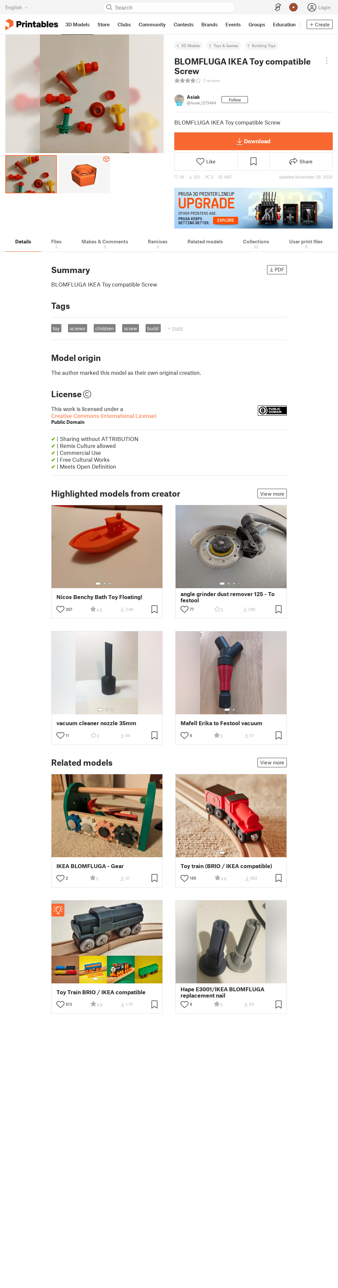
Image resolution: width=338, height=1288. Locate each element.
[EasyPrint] (278, 7)
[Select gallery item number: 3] (110, 583)
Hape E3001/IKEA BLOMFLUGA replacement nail (222, 992)
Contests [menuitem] (183, 24)
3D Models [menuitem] (77, 24)
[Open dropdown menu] (327, 61)
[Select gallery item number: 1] (98, 583)
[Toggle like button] (60, 609)
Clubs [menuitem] (124, 24)
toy (56, 328)
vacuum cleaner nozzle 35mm (96, 723)
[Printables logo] (31, 24)
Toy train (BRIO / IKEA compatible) (226, 866)
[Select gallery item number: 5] (117, 978)
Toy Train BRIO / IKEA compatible (101, 992)
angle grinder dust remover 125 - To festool (228, 597)
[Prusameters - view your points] (293, 7)
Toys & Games (226, 45)
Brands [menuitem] (209, 24)
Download (257, 141)
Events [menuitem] (233, 24)
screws (77, 328)
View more (272, 494)
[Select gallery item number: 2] (104, 583)
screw (130, 328)
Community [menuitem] (152, 24)
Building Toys (264, 45)
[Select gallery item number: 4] (115, 583)
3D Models (190, 45)
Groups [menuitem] (257, 24)
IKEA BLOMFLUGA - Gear (90, 866)
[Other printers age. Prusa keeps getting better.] (253, 208)
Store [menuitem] (103, 24)
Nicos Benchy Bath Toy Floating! (99, 597)
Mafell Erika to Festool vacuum (221, 723)
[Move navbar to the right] (299, 24)
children (104, 328)
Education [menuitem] (284, 24)
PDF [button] (279, 269)
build (153, 328)
